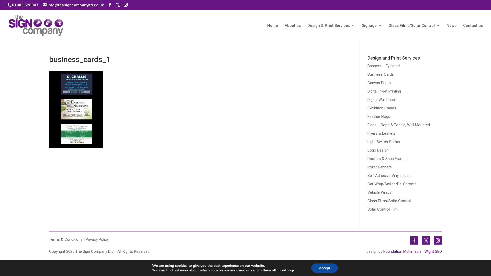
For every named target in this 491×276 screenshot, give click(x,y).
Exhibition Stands (381, 108)
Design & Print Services (328, 26)
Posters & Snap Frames (387, 158)
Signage (369, 26)
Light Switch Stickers (385, 142)
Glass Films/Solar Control (411, 26)
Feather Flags (378, 116)
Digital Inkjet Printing (384, 91)
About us (293, 26)
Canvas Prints (379, 82)
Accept (324, 268)
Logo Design (377, 150)
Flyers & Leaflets (381, 133)
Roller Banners (379, 167)
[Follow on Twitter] (426, 240)
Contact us (473, 26)
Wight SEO (433, 251)
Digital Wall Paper (381, 99)
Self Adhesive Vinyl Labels (389, 175)
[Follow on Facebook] (414, 240)
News (451, 26)
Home (272, 26)
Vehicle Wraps (379, 192)
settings (288, 270)
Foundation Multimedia (402, 251)
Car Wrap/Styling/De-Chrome (392, 184)
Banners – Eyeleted (383, 66)
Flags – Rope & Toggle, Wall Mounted (398, 125)
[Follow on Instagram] (438, 240)
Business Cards (380, 74)
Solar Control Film (382, 209)
